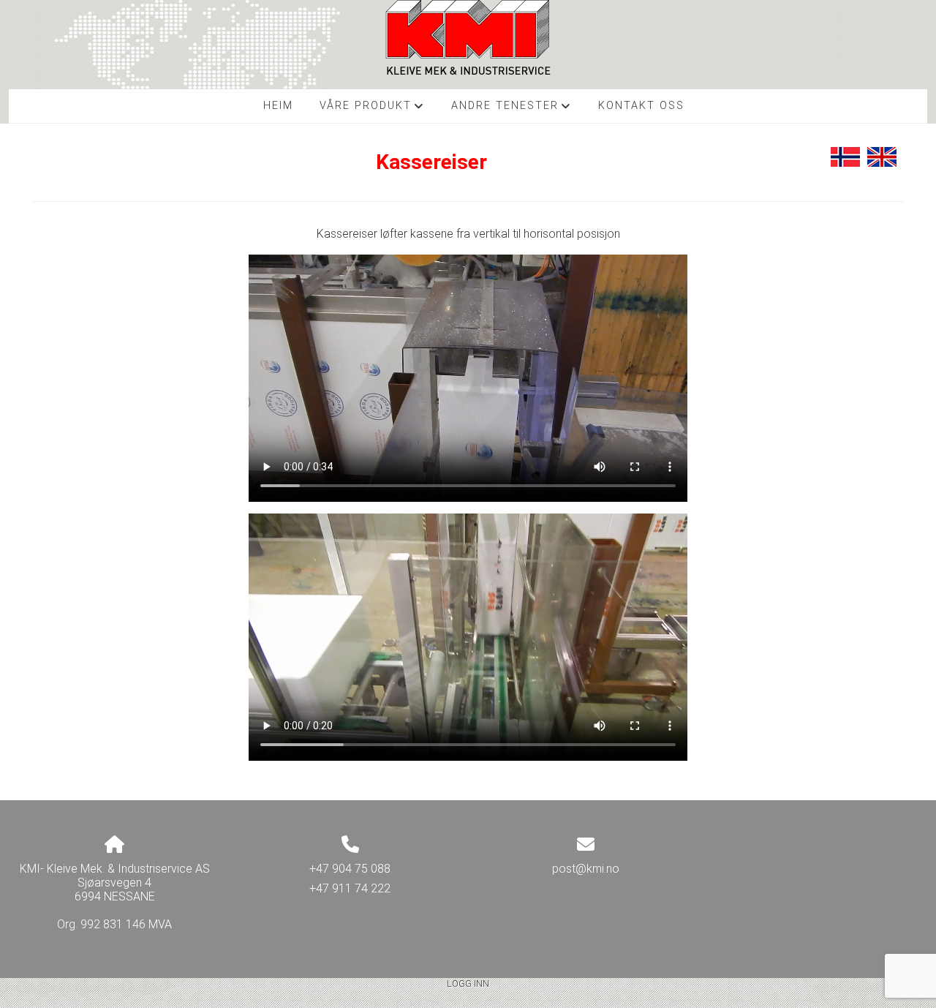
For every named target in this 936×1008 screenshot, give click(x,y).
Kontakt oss (641, 105)
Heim (278, 105)
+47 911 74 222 (349, 888)
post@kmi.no (585, 869)
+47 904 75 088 (349, 869)
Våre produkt (372, 109)
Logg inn (468, 983)
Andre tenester (511, 109)
